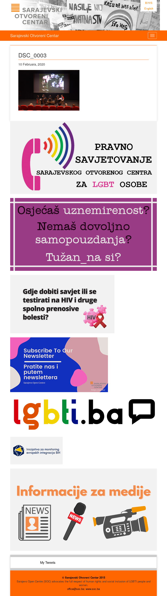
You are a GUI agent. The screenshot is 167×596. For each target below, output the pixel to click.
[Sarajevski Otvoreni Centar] (44, 15)
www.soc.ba (93, 589)
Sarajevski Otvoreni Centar (34, 35)
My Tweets (47, 562)
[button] (48, 90)
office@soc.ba (75, 589)
